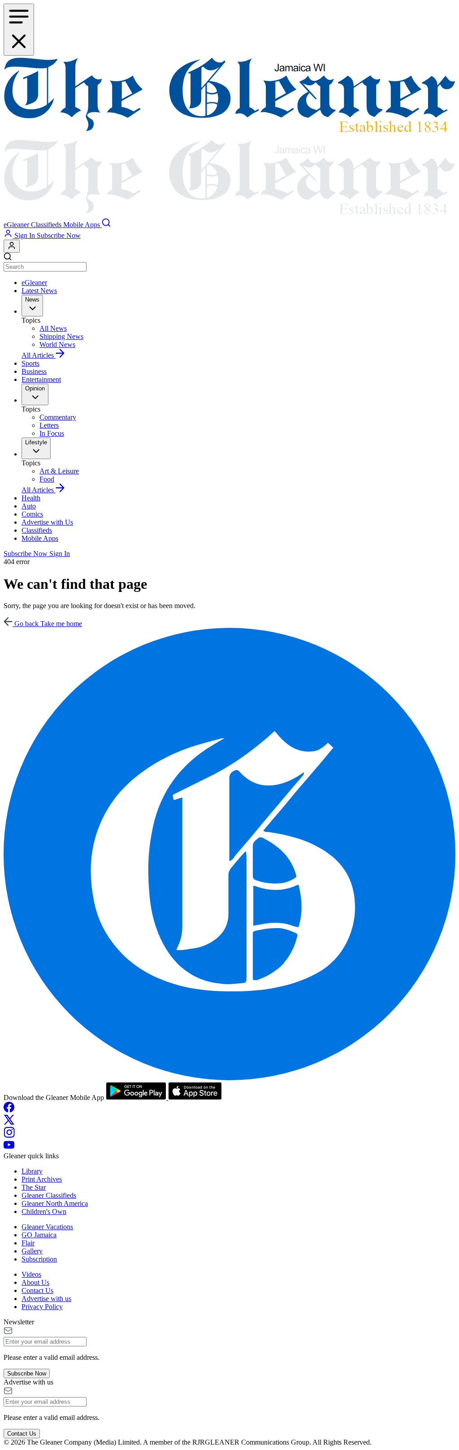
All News (53, 328)
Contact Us (37, 1290)
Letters (49, 425)
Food (46, 479)
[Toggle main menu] (19, 30)
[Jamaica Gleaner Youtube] (9, 1148)
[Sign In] (12, 246)
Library (32, 1171)
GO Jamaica (39, 1235)
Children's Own (44, 1211)
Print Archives (42, 1179)
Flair (28, 1243)
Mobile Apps (40, 538)
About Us (35, 1282)
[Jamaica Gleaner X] (9, 1122)
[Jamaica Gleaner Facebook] (9, 1110)
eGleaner (34, 282)
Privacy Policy (42, 1306)
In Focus (51, 433)
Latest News (39, 290)
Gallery (32, 1251)
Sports (30, 363)
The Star (34, 1187)
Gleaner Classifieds (49, 1195)
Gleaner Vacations (47, 1227)
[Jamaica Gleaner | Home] (229, 137)
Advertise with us (46, 1298)
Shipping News (61, 336)
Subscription (39, 1259)
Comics (32, 514)
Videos (31, 1274)
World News (57, 344)
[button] (17, 224)
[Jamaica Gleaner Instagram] (9, 1135)
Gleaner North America (55, 1203)
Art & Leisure (59, 471)
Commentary (57, 417)
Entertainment (41, 379)
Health (31, 498)
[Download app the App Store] (195, 1097)
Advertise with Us (47, 522)
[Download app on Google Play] (137, 1097)
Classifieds (37, 530)
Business (34, 371)
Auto (29, 506)
